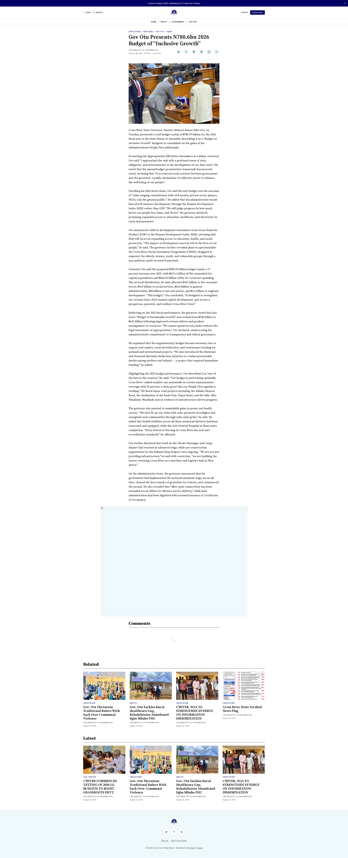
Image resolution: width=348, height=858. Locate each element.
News (169, 32)
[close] (345, 3)
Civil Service (89, 777)
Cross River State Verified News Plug (242, 709)
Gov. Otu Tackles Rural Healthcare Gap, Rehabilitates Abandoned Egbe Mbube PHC (149, 713)
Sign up (165, 840)
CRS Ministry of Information (143, 50)
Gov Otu (160, 32)
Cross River (135, 32)
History (193, 22)
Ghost (192, 848)
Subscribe (257, 12)
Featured (148, 32)
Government (178, 22)
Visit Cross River (179, 840)
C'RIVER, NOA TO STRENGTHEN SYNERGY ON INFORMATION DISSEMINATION (194, 713)
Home (153, 22)
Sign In (244, 12)
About (164, 22)
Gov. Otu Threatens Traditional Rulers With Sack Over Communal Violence (101, 713)
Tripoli (200, 848)
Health (133, 703)
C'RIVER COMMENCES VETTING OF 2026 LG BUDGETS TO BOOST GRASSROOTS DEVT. (100, 787)
